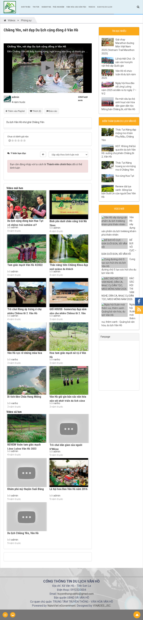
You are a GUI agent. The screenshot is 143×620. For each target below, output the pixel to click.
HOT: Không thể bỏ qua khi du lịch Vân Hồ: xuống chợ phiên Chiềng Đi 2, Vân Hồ (118, 151)
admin (14, 227)
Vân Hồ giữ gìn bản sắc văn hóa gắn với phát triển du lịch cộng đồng (68, 401)
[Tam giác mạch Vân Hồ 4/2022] (26, 248)
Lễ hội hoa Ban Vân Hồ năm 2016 (68, 489)
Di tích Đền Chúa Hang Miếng (24, 396)
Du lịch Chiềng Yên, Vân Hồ (23, 533)
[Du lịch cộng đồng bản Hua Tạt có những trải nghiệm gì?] (26, 204)
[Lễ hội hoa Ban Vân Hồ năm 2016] (69, 472)
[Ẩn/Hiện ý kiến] (43, 154)
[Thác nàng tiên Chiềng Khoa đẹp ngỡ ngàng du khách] (69, 248)
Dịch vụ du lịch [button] (104, 7)
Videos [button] (92, 7)
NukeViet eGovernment (61, 605)
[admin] (7, 99)
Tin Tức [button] (36, 7)
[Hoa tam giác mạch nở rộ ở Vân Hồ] (69, 336)
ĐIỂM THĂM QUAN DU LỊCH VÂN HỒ (119, 121)
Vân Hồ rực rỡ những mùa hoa (24, 353)
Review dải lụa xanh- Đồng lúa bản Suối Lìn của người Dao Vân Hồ (118, 191)
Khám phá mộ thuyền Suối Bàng (25, 489)
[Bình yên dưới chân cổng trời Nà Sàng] (69, 204)
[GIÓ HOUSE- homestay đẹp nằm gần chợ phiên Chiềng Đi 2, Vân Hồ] (69, 292)
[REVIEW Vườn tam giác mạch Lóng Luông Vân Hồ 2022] (26, 428)
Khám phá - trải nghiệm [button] (53, 7)
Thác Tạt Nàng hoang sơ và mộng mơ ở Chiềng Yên (125, 166)
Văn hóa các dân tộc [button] (76, 7)
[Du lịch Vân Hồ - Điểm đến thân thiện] (10, 6)
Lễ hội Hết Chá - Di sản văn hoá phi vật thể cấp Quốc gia (118, 62)
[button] (47, 67)
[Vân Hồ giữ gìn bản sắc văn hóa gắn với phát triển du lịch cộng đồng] (69, 380)
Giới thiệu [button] (26, 7)
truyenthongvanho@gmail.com (75, 593)
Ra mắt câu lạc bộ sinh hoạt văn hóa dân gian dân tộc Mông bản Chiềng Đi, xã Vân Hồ (118, 104)
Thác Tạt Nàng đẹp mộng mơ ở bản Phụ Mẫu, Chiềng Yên (118, 134)
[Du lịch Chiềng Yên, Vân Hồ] (26, 516)
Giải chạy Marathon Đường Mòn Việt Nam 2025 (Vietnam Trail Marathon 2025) (117, 46)
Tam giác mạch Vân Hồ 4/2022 (25, 265)
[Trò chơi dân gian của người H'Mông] (69, 428)
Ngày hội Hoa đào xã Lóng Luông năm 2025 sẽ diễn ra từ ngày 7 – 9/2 (118, 88)
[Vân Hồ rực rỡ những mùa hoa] (26, 336)
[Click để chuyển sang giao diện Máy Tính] (12, 614)
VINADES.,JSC (102, 605)
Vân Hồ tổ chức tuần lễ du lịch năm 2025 (118, 74)
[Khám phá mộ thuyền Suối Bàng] (26, 472)
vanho (14, 359)
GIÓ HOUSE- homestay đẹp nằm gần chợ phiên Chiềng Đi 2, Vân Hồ (68, 313)
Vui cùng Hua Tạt (124, 175)
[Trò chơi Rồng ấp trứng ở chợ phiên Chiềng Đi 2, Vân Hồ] (26, 292)
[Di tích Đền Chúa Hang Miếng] (26, 380)
